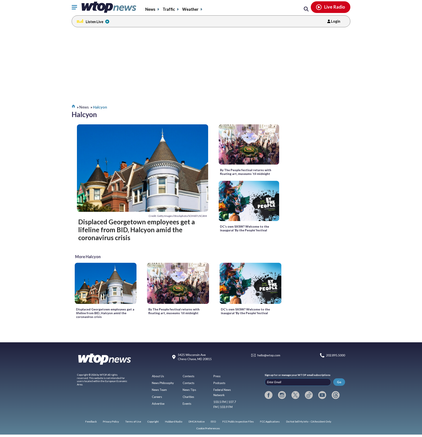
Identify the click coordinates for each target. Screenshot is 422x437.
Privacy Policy (111, 421)
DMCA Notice (197, 421)
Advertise (158, 403)
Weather (190, 9)
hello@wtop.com (268, 355)
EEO (213, 421)
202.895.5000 (335, 355)
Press (216, 376)
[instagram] (282, 395)
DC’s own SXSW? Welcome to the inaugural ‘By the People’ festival (244, 228)
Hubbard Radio (173, 421)
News (150, 9)
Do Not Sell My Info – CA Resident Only (308, 421)
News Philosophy (163, 383)
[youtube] (322, 395)
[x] (295, 395)
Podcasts (219, 383)
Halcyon (100, 107)
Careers (157, 397)
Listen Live (94, 22)
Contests (188, 376)
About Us (158, 376)
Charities (188, 397)
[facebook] (269, 395)
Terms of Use (133, 421)
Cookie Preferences (208, 428)
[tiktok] (309, 395)
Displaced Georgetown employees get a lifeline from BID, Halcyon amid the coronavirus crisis (136, 230)
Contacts (188, 383)
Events (187, 403)
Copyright (153, 421)
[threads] (336, 395)
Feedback (91, 421)
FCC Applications (270, 421)
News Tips (189, 390)
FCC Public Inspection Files (238, 421)
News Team (159, 390)
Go (339, 382)
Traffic (169, 9)
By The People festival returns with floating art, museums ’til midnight (245, 172)
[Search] (306, 9)
